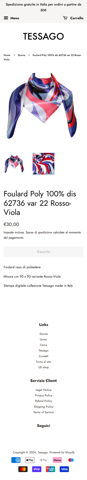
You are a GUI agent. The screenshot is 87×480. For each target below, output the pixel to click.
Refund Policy (43, 401)
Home (7, 55)
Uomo (43, 339)
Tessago (44, 350)
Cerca (43, 345)
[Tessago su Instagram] (49, 436)
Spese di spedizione (39, 232)
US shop (43, 367)
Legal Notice (43, 390)
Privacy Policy (43, 395)
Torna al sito (43, 362)
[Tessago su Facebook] (38, 436)
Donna (21, 55)
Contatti (43, 356)
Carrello (76, 17)
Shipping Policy (43, 407)
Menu (14, 17)
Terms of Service (43, 412)
